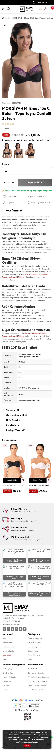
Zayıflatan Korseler (35, 669)
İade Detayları (13, 425)
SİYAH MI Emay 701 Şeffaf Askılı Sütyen (14, 485)
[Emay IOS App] (34, 705)
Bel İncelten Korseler (36, 673)
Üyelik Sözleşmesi (35, 638)
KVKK (30, 659)
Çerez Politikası (34, 655)
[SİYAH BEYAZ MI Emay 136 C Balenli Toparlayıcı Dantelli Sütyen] (8, 151)
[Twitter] (16, 629)
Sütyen (5, 690)
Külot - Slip (7, 681)
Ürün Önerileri (13, 420)
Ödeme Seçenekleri (16, 415)
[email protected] (12, 624)
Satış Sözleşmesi (34, 647)
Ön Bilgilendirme (34, 643)
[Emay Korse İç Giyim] (26, 9)
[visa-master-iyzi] (27, 700)
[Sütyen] (11, 18)
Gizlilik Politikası (38, 739)
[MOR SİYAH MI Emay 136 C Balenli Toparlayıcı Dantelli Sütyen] (19, 151)
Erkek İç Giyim (8, 673)
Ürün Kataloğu (8, 651)
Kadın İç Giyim (8, 669)
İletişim (5, 659)
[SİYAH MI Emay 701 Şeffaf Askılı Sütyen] (14, 460)
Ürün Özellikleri (14, 210)
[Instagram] (4, 629)
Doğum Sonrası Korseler (37, 681)
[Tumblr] (20, 629)
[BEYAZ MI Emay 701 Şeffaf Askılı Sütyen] (40, 460)
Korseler (6, 685)
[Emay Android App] (20, 705)
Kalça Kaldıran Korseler (37, 685)
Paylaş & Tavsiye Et (15, 430)
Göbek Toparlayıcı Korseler (38, 677)
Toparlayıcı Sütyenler (36, 690)
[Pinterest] (12, 629)
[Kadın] (8, 18)
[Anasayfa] (5, 18)
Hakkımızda (7, 643)
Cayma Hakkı (33, 651)
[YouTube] (24, 629)
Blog (4, 638)
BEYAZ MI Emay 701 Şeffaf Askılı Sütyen (40, 485)
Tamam (27, 745)
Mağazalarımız (9, 647)
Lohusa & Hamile (9, 677)
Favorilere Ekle (23, 480)
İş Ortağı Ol (7, 655)
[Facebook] (8, 629)
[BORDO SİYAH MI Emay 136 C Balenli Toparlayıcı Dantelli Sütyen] (31, 151)
